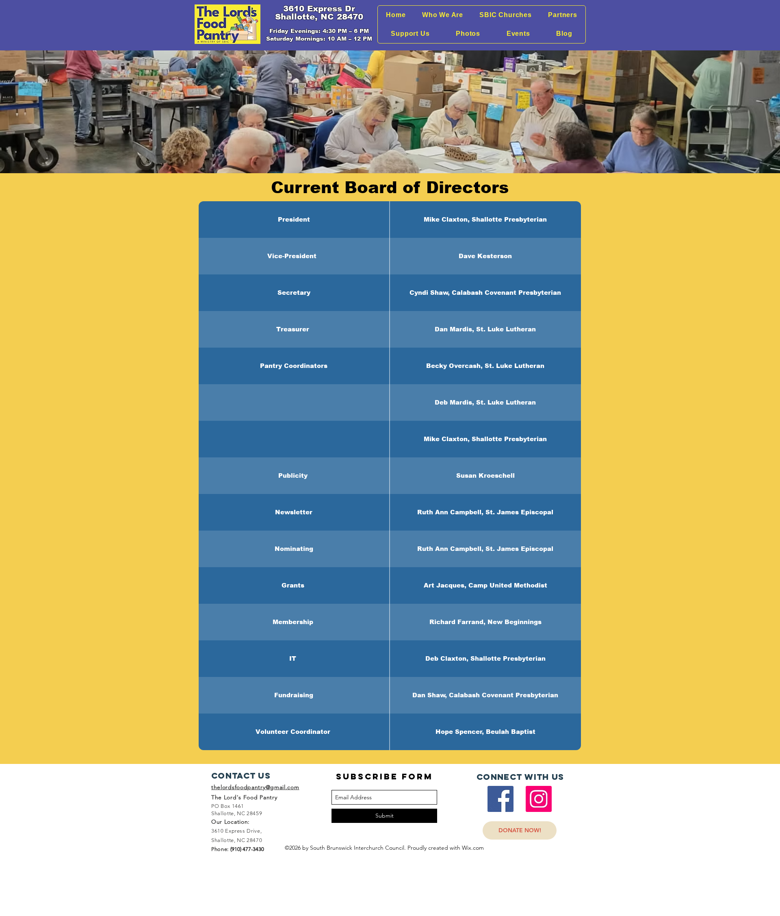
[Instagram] (539, 799)
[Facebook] (501, 799)
